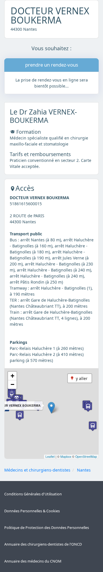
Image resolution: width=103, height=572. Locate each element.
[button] (51, 408)
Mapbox (65, 456)
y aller (82, 378)
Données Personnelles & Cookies (32, 511)
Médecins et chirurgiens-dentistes (37, 470)
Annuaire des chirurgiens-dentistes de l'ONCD (43, 544)
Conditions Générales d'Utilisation (33, 494)
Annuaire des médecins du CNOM (32, 561)
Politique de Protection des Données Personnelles (46, 527)
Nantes (84, 470)
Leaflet (50, 456)
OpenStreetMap (86, 456)
